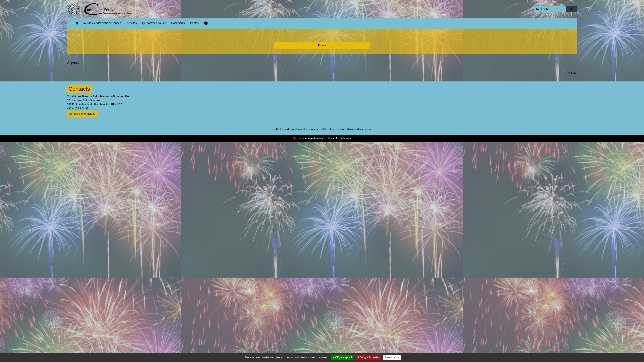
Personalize (392, 357)
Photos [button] (194, 23)
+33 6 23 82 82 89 (77, 108)
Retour (322, 45)
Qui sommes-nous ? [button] (154, 23)
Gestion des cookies (359, 129)
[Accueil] (99, 9)
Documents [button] (178, 23)
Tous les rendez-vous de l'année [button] (102, 23)
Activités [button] (132, 23)
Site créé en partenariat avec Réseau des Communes (324, 138)
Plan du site (337, 129)
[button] (77, 24)
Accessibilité (318, 129)
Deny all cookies (369, 357)
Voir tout (572, 72)
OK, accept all (343, 357)
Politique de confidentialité (292, 129)
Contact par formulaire (82, 113)
